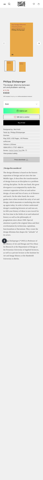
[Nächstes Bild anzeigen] (39, 43)
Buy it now (21, 123)
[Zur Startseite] (21, 4)
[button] (4, 240)
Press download (19, 160)
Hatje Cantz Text (15, 150)
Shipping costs (14, 96)
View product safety (10, 153)
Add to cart (23, 111)
